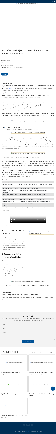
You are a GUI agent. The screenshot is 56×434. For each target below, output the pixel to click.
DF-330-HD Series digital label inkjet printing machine (14, 416)
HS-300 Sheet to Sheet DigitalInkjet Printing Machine (41, 394)
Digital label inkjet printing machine (11, 394)
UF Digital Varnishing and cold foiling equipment (11, 373)
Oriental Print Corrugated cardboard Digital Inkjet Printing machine (40, 373)
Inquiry (4, 74)
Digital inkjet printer (50, 352)
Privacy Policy (33, 431)
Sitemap (27, 431)
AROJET (10, 88)
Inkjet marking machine (31, 352)
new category (41, 352)
